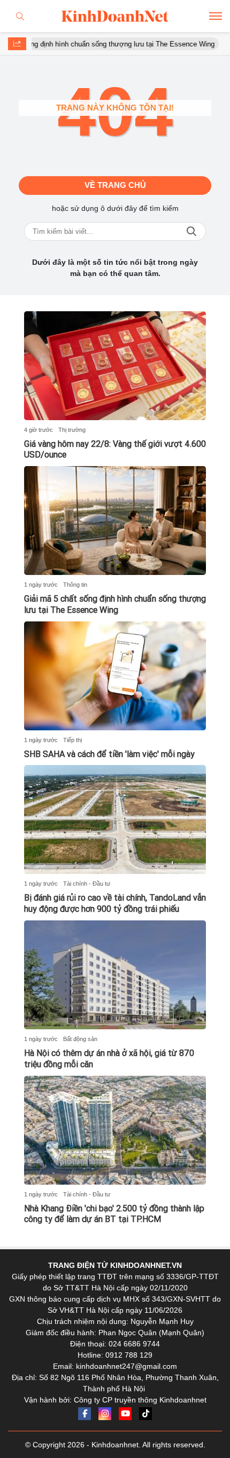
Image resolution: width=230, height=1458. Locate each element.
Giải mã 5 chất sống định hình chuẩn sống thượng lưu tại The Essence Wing (115, 604)
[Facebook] (84, 1413)
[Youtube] (125, 1413)
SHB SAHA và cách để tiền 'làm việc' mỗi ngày (109, 754)
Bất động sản (80, 1039)
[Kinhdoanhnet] (115, 16)
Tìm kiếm (191, 231)
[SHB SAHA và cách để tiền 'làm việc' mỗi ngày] (115, 675)
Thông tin (75, 584)
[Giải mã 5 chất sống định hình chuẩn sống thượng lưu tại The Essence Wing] (115, 520)
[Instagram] (104, 1413)
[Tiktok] (145, 1413)
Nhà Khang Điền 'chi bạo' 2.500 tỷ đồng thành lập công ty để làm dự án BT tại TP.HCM (114, 1214)
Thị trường (72, 430)
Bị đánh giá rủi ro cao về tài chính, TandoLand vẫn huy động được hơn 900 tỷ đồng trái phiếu (115, 903)
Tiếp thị (72, 740)
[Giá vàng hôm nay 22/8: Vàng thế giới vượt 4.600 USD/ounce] (115, 365)
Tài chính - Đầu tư (86, 883)
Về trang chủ (115, 185)
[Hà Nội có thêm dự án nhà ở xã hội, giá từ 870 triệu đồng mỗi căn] (115, 974)
